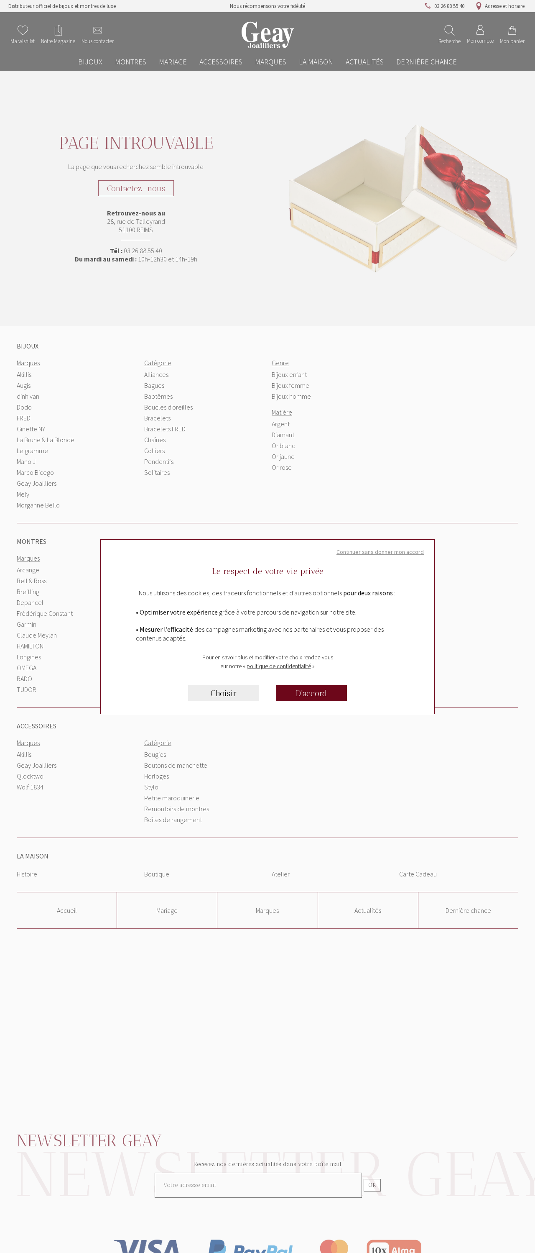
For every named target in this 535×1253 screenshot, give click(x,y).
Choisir (224, 693)
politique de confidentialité (279, 666)
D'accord (311, 693)
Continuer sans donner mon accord (380, 552)
